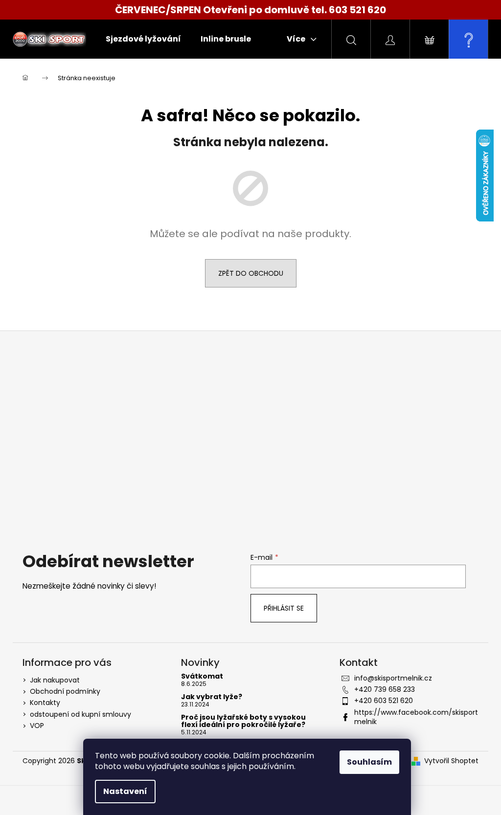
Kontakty (45, 702)
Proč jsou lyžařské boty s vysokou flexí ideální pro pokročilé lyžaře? (243, 721)
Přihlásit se (284, 608)
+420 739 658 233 (384, 689)
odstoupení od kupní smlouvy (80, 714)
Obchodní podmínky (65, 691)
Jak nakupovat (55, 680)
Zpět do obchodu (250, 273)
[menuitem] (143, 39)
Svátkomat (202, 676)
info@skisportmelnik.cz (393, 678)
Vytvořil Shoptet (451, 761)
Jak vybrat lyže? (211, 697)
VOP (37, 725)
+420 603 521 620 (383, 700)
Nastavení (125, 791)
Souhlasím (369, 762)
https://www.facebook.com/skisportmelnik (416, 717)
